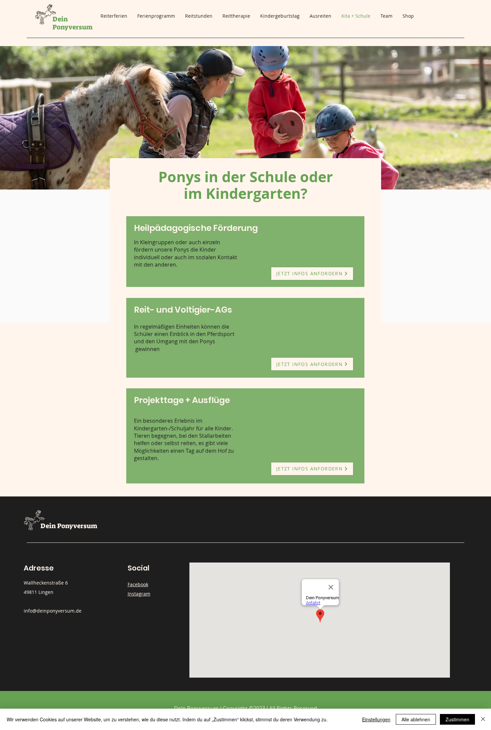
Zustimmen (457, 719)
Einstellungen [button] (376, 719)
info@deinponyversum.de (52, 611)
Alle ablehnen (415, 719)
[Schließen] (483, 719)
